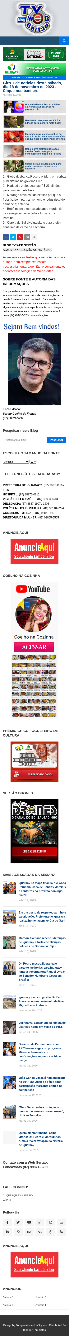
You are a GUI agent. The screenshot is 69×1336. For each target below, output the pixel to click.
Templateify (23, 1325)
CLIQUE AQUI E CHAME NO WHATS (18, 1197)
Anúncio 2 (40, 1297)
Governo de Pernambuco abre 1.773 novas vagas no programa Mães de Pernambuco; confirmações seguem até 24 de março (40, 1052)
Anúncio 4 (40, 1305)
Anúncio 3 (8, 1305)
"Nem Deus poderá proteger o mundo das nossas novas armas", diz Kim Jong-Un (41, 1111)
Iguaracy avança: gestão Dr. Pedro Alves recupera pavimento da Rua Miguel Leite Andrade (41, 1001)
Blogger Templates (34, 1329)
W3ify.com (42, 1325)
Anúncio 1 (8, 1297)
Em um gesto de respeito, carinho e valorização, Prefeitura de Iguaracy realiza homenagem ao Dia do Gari (42, 916)
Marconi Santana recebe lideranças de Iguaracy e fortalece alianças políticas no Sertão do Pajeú (42, 942)
